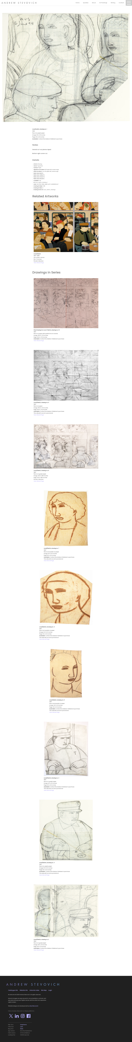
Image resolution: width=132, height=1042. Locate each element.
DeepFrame (23, 1024)
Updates (85, 3)
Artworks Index (34, 990)
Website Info (24, 990)
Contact (121, 3)
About (94, 3)
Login (50, 990)
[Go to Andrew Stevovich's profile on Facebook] (28, 1015)
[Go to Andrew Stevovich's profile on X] (11, 1015)
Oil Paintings (103, 3)
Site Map (44, 990)
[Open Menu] (129, 3)
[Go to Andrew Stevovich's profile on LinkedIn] (16, 1015)
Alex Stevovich (34, 1006)
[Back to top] (128, 1038)
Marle (21, 1028)
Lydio (21, 1026)
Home (77, 3)
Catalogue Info (13, 990)
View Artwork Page (39, 262)
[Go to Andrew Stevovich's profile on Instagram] (22, 1015)
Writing (113, 3)
